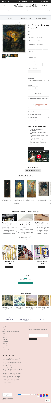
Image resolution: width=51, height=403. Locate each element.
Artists (12, 11)
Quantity (30, 86)
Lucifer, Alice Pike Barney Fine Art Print (18, 23)
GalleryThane (7, 399)
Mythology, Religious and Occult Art (32, 171)
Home (3, 23)
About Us (39, 11)
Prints (7, 11)
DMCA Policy (5, 342)
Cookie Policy (5, 344)
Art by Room (18, 11)
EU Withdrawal (5, 352)
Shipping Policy (5, 350)
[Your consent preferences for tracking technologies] (49, 401)
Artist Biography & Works (36, 149)
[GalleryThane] (25, 6)
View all (25, 178)
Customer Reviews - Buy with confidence (10, 332)
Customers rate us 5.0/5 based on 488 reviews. (42, 106)
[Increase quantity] (36, 89)
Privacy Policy (5, 340)
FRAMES (41, 268)
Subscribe (33, 340)
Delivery (25, 14)
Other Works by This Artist (25, 177)
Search (3, 330)
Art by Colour (32, 11)
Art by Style (25, 11)
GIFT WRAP (9, 268)
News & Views (47, 11)
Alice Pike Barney (7, 23)
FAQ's (3, 336)
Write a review (25, 284)
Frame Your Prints (6, 348)
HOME (2, 11)
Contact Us (4, 338)
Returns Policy (5, 346)
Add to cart (38, 94)
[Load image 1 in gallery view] (14, 39)
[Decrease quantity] (29, 89)
